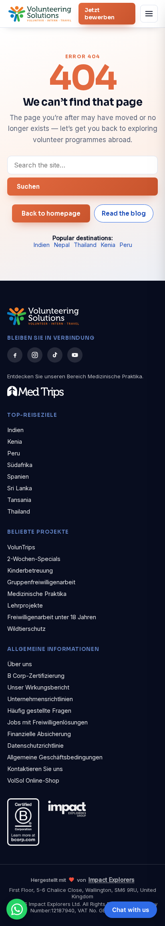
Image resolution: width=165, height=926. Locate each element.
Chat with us (130, 910)
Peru (125, 244)
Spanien (18, 476)
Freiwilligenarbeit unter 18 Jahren (51, 617)
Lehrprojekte (25, 605)
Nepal (62, 244)
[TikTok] (54, 355)
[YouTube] (74, 355)
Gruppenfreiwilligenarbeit (41, 582)
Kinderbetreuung (30, 570)
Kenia (108, 244)
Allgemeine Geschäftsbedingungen (55, 757)
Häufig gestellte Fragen (39, 710)
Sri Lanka (19, 488)
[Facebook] (14, 355)
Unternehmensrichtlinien (40, 699)
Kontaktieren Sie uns (35, 768)
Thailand (85, 244)
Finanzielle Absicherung (39, 733)
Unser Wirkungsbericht (38, 687)
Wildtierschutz (26, 628)
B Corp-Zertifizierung (35, 675)
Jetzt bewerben (100, 13)
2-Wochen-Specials (33, 558)
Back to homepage (51, 213)
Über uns (19, 664)
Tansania (19, 499)
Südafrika (19, 464)
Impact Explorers (112, 879)
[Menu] (149, 13)
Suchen (28, 186)
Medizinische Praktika (36, 593)
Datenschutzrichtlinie (35, 745)
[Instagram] (34, 355)
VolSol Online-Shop (33, 780)
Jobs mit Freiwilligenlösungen (47, 722)
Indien (41, 244)
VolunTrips (21, 547)
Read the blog (124, 213)
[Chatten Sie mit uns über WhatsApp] (16, 909)
